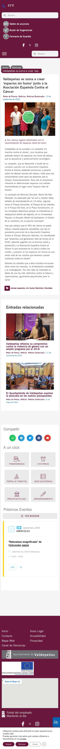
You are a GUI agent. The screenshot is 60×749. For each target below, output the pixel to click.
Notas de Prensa (10, 96)
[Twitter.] (30, 45)
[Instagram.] (36, 45)
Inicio (5, 67)
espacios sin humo (26, 288)
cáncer (13, 288)
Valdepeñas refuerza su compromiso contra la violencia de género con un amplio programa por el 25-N (27, 346)
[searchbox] (32, 15)
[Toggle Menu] (4, 53)
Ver (12, 567)
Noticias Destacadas (35, 96)
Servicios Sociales (43, 288)
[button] (12, 438)
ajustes (23, 739)
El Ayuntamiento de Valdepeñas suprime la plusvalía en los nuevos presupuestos (29, 394)
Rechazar (21, 744)
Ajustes (35, 744)
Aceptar (9, 744)
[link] (12, 438)
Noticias (16, 67)
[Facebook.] (23, 45)
